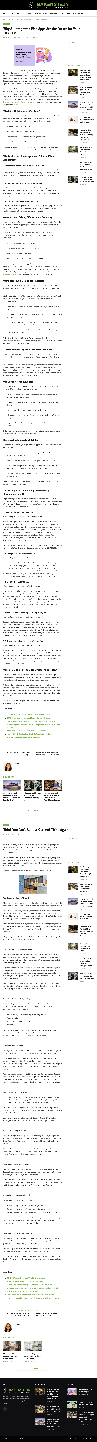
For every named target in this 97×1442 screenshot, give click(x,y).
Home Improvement (50, 13)
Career (29, 13)
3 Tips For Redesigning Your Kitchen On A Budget (25, 1281)
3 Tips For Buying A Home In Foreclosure (86, 1403)
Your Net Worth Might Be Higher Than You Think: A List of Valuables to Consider (52, 796)
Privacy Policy (90, 1439)
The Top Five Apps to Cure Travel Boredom (23, 737)
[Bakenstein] (48, 5)
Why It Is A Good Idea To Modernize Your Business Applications (31, 715)
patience (30, 1035)
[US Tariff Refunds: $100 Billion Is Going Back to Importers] (73, 90)
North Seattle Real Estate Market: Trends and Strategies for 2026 (86, 165)
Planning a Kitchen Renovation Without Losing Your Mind (10, 1356)
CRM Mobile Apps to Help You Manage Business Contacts (28, 718)
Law (61, 13)
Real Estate (71, 13)
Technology (82, 13)
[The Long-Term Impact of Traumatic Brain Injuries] (73, 119)
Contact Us (69, 1439)
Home (13, 13)
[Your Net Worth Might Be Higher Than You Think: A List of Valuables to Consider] (53, 785)
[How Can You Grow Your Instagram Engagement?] (72, 1391)
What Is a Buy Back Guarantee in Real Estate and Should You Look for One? (11, 796)
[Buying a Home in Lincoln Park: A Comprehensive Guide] (73, 149)
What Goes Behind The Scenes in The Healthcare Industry (32, 795)
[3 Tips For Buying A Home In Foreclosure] (72, 1404)
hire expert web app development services (18, 102)
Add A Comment (33, 810)
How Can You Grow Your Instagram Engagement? (85, 1391)
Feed (82, 1439)
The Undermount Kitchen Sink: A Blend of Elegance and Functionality (33, 1288)
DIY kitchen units (30, 968)
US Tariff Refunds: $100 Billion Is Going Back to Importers (86, 91)
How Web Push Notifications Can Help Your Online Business (29, 734)
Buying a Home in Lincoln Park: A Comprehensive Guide (86, 150)
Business (20, 13)
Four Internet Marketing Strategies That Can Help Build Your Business (33, 1298)
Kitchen (6, 825)
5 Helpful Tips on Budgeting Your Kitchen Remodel (26, 1278)
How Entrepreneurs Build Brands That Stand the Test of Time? (30, 1295)
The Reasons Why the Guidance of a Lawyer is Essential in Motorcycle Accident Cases (86, 1417)
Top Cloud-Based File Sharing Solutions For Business (27, 731)
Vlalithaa (18, 763)
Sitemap (77, 1439)
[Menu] (4, 13)
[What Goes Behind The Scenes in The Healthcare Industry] (33, 785)
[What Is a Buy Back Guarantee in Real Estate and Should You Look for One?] (12, 785)
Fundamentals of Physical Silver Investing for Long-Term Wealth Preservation (86, 134)
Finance (37, 13)
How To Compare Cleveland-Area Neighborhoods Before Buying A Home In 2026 (85, 75)
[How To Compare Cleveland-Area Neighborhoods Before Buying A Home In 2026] (73, 72)
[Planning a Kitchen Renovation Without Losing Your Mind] (12, 1346)
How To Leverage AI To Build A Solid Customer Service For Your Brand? (34, 721)
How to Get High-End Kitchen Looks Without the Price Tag (32, 1356)
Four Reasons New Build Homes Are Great (23, 1291)
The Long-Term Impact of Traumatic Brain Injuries (87, 119)
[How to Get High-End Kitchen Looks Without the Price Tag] (33, 1346)
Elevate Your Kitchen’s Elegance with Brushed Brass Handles (29, 1285)
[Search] (93, 13)
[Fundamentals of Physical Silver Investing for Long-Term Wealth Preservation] (73, 132)
